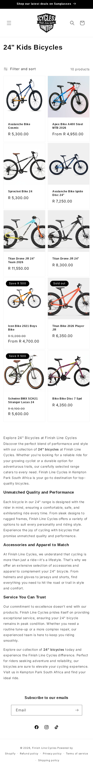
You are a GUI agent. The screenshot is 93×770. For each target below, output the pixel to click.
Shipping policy (48, 760)
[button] (9, 23)
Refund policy (29, 753)
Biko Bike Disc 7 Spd (67, 398)
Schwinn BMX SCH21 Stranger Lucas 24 (23, 400)
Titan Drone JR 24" (65, 258)
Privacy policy (52, 753)
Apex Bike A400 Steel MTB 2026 (67, 126)
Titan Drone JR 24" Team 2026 (21, 260)
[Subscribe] (77, 710)
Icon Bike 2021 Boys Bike (22, 327)
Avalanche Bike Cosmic (19, 126)
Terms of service (77, 753)
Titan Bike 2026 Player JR (68, 327)
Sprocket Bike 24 (20, 191)
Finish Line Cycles (44, 747)
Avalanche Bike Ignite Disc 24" (67, 193)
